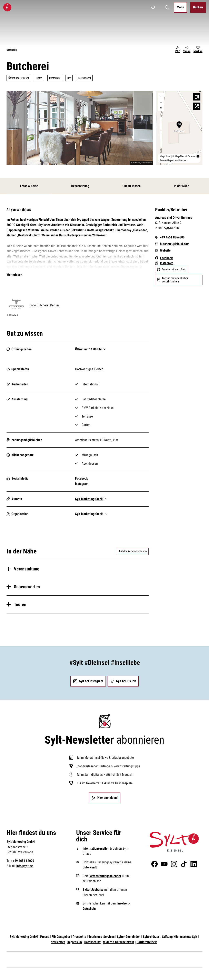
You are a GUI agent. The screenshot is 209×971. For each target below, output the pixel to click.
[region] (179, 128)
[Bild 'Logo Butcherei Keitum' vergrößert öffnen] (16, 303)
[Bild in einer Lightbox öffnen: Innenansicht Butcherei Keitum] (80, 128)
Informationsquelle (95, 848)
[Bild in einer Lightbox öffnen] (174, 841)
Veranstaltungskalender (105, 876)
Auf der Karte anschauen (133, 551)
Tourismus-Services (102, 937)
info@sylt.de (24, 866)
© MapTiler (178, 156)
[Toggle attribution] (198, 156)
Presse (44, 937)
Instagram (81, 484)
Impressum (74, 942)
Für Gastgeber (61, 937)
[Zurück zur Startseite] (7, 7)
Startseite (12, 49)
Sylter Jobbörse (93, 890)
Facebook (81, 478)
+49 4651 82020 (23, 861)
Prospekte (79, 937)
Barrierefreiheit (147, 942)
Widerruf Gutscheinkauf (118, 942)
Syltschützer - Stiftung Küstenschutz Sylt (170, 937)
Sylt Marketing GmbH (24, 937)
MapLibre (165, 156)
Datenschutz (92, 942)
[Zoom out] (161, 102)
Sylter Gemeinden (128, 937)
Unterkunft (90, 867)
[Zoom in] (161, 96)
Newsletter (58, 942)
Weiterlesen (14, 275)
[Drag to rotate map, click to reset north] (161, 108)
